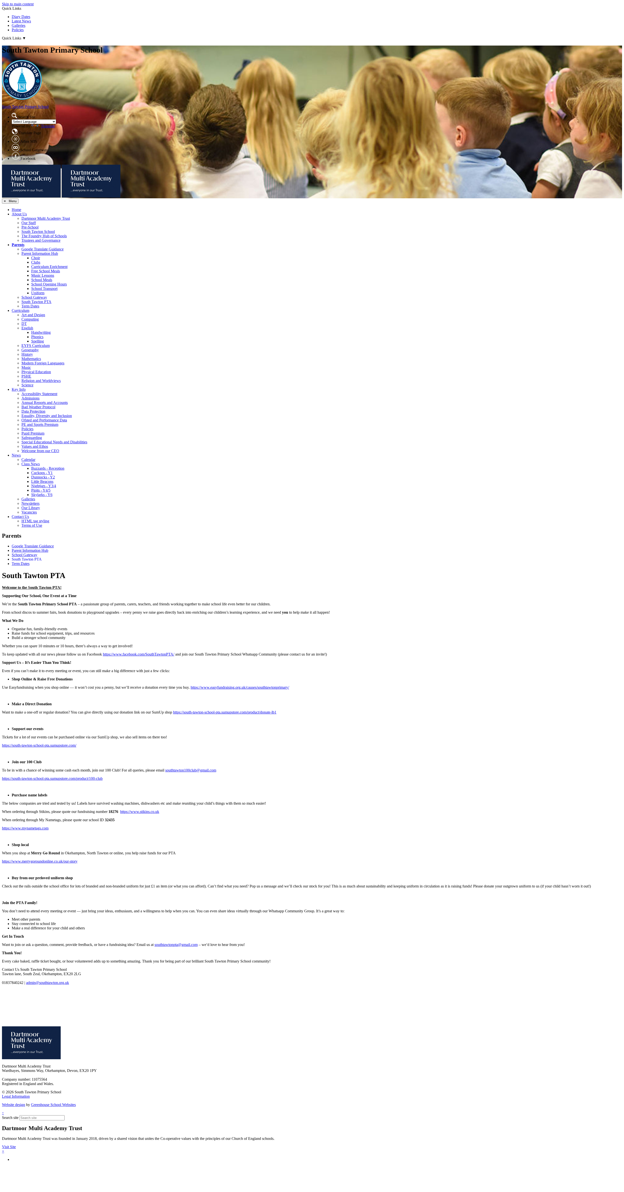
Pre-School (30, 227)
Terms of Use (31, 525)
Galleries (18, 25)
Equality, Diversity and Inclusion (46, 416)
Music (26, 367)
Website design (13, 1105)
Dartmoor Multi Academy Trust (45, 218)
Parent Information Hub (39, 253)
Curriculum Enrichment (49, 267)
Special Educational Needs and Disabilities (54, 442)
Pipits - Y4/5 (40, 490)
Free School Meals (45, 271)
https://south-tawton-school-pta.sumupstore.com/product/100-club (52, 778)
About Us (19, 214)
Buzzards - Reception (47, 468)
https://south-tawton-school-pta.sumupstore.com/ (39, 745)
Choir (35, 258)
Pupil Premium (32, 433)
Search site (10, 1118)
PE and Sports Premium (39, 424)
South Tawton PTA (36, 302)
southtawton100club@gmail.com (190, 770)
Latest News (21, 21)
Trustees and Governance (40, 240)
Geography (30, 350)
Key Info (19, 389)
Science (27, 385)
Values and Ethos (34, 446)
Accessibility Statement (39, 394)
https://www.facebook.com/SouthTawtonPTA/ (138, 654)
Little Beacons (42, 481)
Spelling (37, 341)
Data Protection (33, 411)
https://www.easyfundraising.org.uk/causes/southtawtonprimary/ (240, 687)
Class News (30, 464)
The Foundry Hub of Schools (44, 236)
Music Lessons (42, 275)
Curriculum (20, 310)
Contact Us (20, 517)
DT (24, 324)
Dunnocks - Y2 (43, 477)
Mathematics (31, 359)
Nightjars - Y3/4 (43, 486)
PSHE (26, 376)
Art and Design (33, 315)
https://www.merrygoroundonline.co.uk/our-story (40, 861)
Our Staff (28, 223)
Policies (18, 30)
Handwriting (41, 332)
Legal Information (16, 1096)
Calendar (28, 460)
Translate (48, 126)
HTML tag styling (35, 521)
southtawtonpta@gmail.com (176, 945)
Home (16, 210)
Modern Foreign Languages (42, 363)
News (16, 455)
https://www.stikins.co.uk (139, 812)
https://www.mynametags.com (25, 828)
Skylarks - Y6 (41, 495)
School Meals (41, 280)
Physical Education (36, 372)
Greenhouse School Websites (53, 1105)
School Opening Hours (49, 284)
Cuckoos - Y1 (42, 473)
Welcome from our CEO (40, 451)
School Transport (44, 288)
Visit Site (9, 1147)
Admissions (30, 398)
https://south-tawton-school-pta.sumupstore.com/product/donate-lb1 (224, 712)
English (27, 328)
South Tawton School (38, 231)
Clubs (35, 262)
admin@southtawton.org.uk (47, 983)
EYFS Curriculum (35, 345)
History (27, 354)
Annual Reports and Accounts (44, 403)
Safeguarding (31, 438)
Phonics (37, 337)
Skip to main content (18, 4)
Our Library (30, 508)
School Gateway (34, 297)
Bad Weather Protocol (38, 407)
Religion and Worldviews (41, 381)
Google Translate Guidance (42, 249)
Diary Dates (21, 17)
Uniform (37, 293)
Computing (30, 319)
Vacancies (29, 512)
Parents (18, 245)
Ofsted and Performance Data (44, 420)
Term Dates (30, 306)
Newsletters (30, 503)
